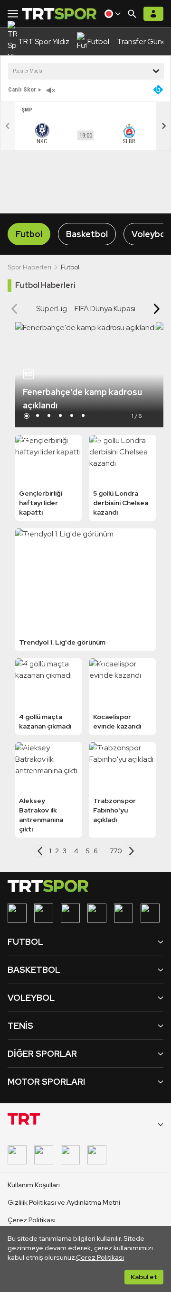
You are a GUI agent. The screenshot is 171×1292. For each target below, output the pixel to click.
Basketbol (87, 234)
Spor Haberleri (29, 267)
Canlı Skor (22, 89)
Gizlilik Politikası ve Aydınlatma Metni (64, 1202)
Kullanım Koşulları (34, 1185)
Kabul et (144, 1277)
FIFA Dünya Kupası (105, 309)
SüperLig (51, 309)
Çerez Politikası (100, 1257)
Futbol (29, 234)
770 (116, 851)
